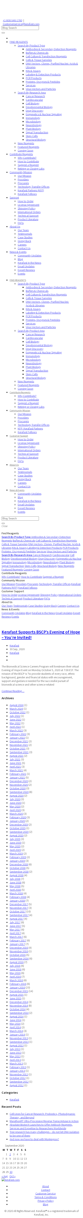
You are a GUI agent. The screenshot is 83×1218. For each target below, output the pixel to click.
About (45, 1186)
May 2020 (15, 806)
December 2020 (19, 781)
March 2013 (16, 1063)
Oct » (12, 1176)
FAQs (21, 223)
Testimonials (25, 234)
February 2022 (18, 734)
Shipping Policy (26, 208)
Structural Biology (36, 139)
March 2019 (16, 853)
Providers (23, 179)
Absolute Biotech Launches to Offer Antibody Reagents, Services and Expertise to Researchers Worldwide (41, 1126)
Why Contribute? (27, 158)
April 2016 (15, 976)
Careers (22, 244)
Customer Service (45, 1193)
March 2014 (16, 1031)
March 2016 (16, 980)
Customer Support (19, 435)
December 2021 (19, 741)
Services (30, 85)
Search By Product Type (31, 45)
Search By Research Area (32, 92)
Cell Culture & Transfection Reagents (46, 56)
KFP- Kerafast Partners (30, 428)
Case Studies (25, 237)
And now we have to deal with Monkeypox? (34, 1139)
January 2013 (17, 1071)
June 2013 (15, 1052)
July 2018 (15, 879)
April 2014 (15, 1027)
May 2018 (15, 886)
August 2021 (17, 756)
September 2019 (19, 832)
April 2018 (15, 890)
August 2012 (17, 1085)
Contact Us (24, 248)
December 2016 (19, 947)
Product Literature (28, 219)
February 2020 (18, 817)
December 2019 (19, 824)
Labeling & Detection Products (43, 74)
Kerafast (14, 645)
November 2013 (19, 1038)
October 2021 (18, 748)
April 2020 (15, 810)
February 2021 (18, 774)
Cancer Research (35, 96)
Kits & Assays (33, 71)
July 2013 (15, 1049)
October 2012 (18, 1078)
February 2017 (18, 940)
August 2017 (17, 918)
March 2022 (16, 730)
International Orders (29, 212)
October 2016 (18, 955)
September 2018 (19, 871)
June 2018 (15, 882)
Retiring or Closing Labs (31, 168)
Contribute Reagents (21, 154)
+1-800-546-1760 (12, 20)
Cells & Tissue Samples (39, 60)
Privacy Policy (46, 1201)
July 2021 (15, 759)
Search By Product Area (31, 331)
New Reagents (26, 143)
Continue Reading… (13, 691)
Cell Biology (32, 103)
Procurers (23, 183)
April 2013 (15, 1060)
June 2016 (15, 969)
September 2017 (19, 915)
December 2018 (19, 864)
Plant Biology (33, 129)
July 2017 (15, 922)
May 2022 (15, 723)
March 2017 (16, 937)
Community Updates (29, 255)
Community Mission (21, 172)
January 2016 (17, 987)
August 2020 (17, 795)
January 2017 (17, 944)
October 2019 (18, 828)
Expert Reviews (26, 270)
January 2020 (17, 821)
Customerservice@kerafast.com (21, 24)
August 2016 (17, 962)
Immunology (33, 118)
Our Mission (24, 176)
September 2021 (19, 752)
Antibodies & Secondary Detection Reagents (51, 49)
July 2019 (15, 839)
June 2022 (15, 719)
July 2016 (15, 966)
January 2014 (17, 1034)
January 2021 (17, 777)
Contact (45, 1190)
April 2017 (15, 933)
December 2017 (19, 904)
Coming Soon (25, 150)
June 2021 (15, 763)
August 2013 (17, 1045)
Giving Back (24, 241)
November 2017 (19, 908)
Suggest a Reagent (28, 165)
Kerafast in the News (29, 263)
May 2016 (15, 973)
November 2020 (19, 785)
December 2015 (19, 991)
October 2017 (18, 911)
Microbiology (33, 121)
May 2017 (15, 929)
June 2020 (15, 803)
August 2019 (17, 835)
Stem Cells (32, 136)
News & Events (18, 252)
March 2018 (16, 893)
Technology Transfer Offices (33, 186)
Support (14, 197)
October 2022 (18, 712)
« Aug (5, 1176)
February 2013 (18, 1067)
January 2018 (17, 900)
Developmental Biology (39, 107)
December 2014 (19, 1002)
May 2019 (15, 846)
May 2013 (15, 1056)
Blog (20, 259)
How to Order (25, 201)
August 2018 (17, 875)
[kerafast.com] (11, 1180)
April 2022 (15, 727)
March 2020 (16, 813)
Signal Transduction (37, 132)
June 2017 (15, 926)
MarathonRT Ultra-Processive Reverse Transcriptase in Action (44, 1121)
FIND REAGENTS (19, 42)
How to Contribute (28, 161)
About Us (15, 226)
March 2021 (16, 770)
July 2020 (15, 799)
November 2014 (19, 1005)
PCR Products (34, 78)
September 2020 (19, 792)
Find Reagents (10, 533)
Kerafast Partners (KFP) (31, 190)
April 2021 (15, 766)
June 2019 (15, 842)
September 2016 (19, 958)
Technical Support (28, 215)
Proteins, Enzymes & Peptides (43, 81)
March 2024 (16, 708)
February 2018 (18, 897)
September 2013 (19, 1042)
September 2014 (19, 1013)
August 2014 (17, 1016)
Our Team (23, 230)
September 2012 (19, 1081)
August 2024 (17, 705)
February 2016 (18, 984)
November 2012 (19, 1074)
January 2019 (17, 861)
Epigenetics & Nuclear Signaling (44, 114)
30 (10, 1172)
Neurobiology (34, 125)
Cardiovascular (34, 100)
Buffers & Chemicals (37, 53)
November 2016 (19, 951)
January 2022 (17, 737)
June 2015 (15, 998)
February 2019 (18, 857)
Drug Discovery (34, 110)
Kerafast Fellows (27, 194)
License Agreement (28, 205)
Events (21, 273)
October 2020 (18, 788)
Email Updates (26, 266)
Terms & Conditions (45, 1197)
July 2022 (15, 716)
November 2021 (19, 745)
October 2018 (18, 868)
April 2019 (15, 850)
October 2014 (18, 1009)
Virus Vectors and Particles (41, 89)
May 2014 (15, 1023)
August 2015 (17, 995)
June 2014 (15, 1020)
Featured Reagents (28, 147)
